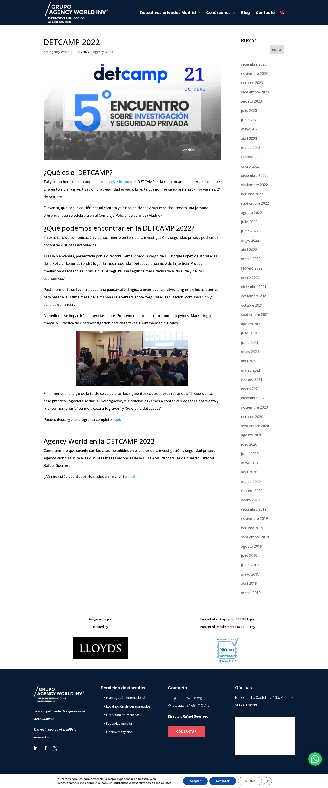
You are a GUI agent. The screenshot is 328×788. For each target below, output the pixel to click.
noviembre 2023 (254, 73)
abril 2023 (249, 138)
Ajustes (250, 781)
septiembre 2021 (255, 314)
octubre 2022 (252, 193)
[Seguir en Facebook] (46, 748)
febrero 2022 (251, 268)
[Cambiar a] (282, 18)
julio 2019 (249, 555)
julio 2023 (249, 110)
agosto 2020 (251, 435)
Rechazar (222, 781)
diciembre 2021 (253, 286)
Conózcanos (218, 13)
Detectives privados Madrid (168, 13)
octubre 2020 (252, 416)
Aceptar (195, 781)
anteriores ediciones (115, 181)
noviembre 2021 (254, 296)
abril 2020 (249, 472)
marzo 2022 (251, 258)
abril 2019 (249, 583)
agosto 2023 (251, 101)
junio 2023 (250, 119)
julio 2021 (249, 333)
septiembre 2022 (255, 203)
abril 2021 (249, 360)
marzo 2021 (251, 370)
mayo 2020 (250, 463)
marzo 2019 (251, 592)
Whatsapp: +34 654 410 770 (188, 706)
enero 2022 (250, 277)
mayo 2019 (250, 574)
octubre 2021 (252, 305)
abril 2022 (249, 249)
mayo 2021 (250, 351)
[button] (315, 759)
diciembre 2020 (253, 397)
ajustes (166, 783)
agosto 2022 (251, 212)
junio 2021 (250, 342)
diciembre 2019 (253, 509)
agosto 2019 (251, 546)
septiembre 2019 (255, 537)
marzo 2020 (251, 481)
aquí (116, 419)
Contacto (265, 13)
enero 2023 (250, 166)
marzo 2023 (251, 147)
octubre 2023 (252, 82)
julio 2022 (249, 221)
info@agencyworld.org (185, 698)
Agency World (59, 52)
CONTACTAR (186, 731)
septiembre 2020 (255, 425)
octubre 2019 (252, 527)
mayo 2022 (250, 240)
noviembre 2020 (254, 407)
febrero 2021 (251, 379)
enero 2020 (250, 500)
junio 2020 (250, 453)
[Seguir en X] (55, 748)
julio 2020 (249, 444)
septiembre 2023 (255, 92)
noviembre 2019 (254, 518)
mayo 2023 (250, 129)
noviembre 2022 (254, 184)
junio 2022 (250, 231)
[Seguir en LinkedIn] (36, 748)
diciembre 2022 (253, 175)
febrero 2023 (251, 156)
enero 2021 (250, 388)
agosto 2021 (251, 323)
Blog (245, 13)
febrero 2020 (251, 490)
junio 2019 (250, 564)
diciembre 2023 (253, 64)
